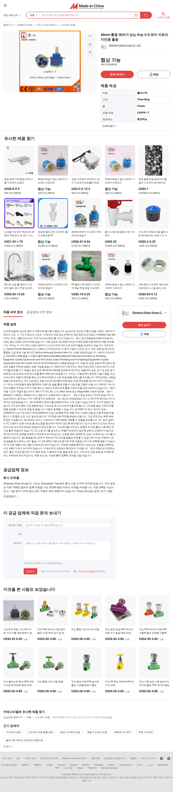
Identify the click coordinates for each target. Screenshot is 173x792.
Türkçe (80, 767)
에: (20, 534)
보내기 (30, 571)
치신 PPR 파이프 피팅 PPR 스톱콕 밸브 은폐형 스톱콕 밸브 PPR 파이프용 (154, 633)
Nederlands (162, 764)
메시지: (18, 543)
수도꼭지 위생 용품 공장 (40, 732)
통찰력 (133, 758)
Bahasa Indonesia (109, 767)
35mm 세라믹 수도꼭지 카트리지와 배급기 (52, 286)
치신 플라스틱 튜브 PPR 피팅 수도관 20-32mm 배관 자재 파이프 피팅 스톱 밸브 (18, 685)
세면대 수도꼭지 (122, 732)
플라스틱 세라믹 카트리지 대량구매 (24, 740)
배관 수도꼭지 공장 (70, 732)
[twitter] (168, 758)
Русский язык (125, 764)
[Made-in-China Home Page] (87, 6)
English (13, 764)
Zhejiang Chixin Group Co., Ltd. (125, 45)
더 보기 (7, 746)
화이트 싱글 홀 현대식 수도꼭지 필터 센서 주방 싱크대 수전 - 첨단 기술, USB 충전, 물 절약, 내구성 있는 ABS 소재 (18, 286)
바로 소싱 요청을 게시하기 (89, 571)
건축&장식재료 (24, 24)
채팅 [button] (156, 74)
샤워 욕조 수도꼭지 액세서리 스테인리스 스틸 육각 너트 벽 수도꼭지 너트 (153, 286)
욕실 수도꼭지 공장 (97, 732)
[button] (5, 5)
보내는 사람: (15, 525)
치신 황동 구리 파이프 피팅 (85, 629)
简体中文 (25, 764)
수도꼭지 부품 (68, 24)
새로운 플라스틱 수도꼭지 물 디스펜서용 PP (53, 233)
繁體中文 (38, 764)
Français (61, 764)
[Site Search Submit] (146, 15)
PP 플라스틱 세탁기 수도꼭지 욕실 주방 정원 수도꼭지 (85, 286)
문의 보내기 (117, 74)
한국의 (140, 764)
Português (98, 764)
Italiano (111, 764)
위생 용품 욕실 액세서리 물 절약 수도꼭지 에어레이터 (153, 180)
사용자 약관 (30, 758)
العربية (150, 764)
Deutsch (85, 764)
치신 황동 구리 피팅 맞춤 (50, 681)
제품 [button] (32, 15)
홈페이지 (8, 24)
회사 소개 (7, 758)
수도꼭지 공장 (13, 732)
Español (73, 764)
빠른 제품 (95, 758)
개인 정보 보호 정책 (49, 758)
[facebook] (161, 758)
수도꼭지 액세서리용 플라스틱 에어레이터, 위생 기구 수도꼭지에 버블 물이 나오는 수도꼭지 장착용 (153, 234)
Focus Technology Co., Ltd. (90, 774)
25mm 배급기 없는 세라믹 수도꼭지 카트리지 (120, 286)
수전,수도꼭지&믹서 (46, 24)
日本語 (50, 764)
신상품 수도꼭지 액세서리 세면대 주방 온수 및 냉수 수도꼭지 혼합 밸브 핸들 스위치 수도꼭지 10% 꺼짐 (19, 234)
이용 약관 (157, 777)
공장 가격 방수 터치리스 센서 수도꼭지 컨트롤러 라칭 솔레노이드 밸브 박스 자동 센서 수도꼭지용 (85, 181)
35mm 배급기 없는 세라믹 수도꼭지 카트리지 (120, 180)
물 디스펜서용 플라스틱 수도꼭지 (120, 233)
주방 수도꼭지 (145, 732)
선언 (18, 758)
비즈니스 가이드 (148, 758)
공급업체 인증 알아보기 (115, 758)
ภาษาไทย (68, 767)
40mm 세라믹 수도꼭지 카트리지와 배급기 (86, 233)
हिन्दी (57, 767)
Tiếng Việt (92, 767)
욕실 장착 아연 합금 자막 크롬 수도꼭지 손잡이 (18, 180)
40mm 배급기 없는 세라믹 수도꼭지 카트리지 (53, 180)
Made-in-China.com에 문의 (74, 758)
